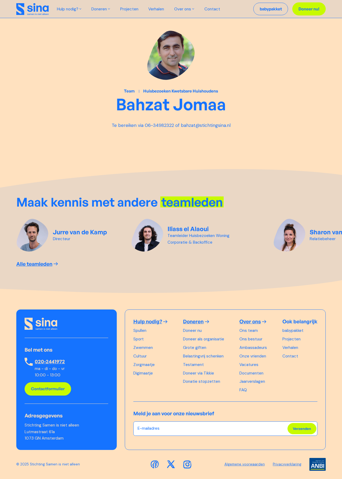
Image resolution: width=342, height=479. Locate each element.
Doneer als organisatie (203, 339)
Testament (193, 364)
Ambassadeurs (253, 347)
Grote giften (194, 347)
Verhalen (156, 9)
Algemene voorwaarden (244, 464)
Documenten (251, 373)
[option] (67, 235)
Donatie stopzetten (201, 381)
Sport (138, 339)
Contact (212, 9)
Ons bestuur (250, 339)
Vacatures (248, 364)
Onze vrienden (252, 356)
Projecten (129, 9)
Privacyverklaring (287, 464)
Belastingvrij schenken (203, 356)
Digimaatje (143, 373)
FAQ (243, 390)
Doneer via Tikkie (198, 373)
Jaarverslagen (252, 381)
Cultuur (140, 356)
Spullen (139, 330)
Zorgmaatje (144, 364)
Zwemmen (143, 347)
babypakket (293, 330)
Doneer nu (192, 330)
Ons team (248, 330)
